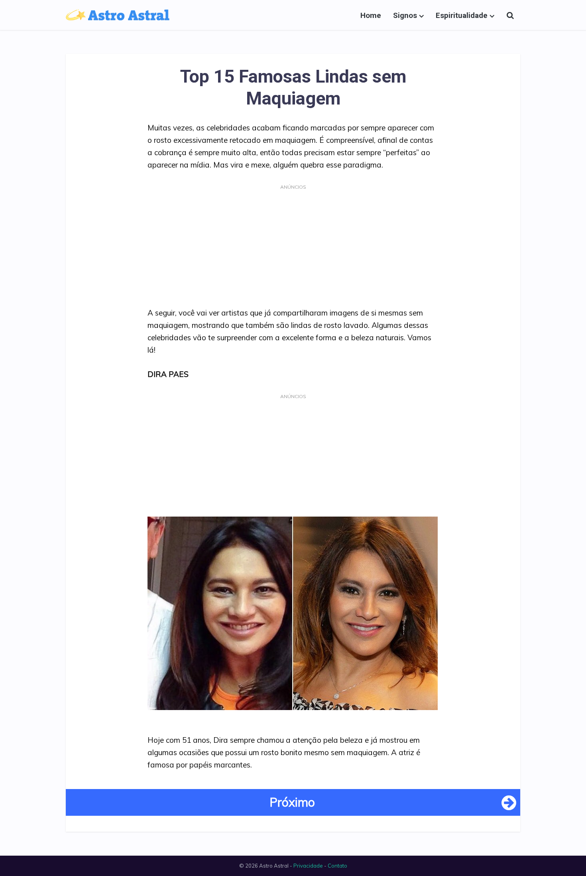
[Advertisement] (293, 248)
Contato (337, 865)
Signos (405, 15)
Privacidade (308, 865)
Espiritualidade (462, 15)
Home (370, 15)
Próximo (292, 802)
